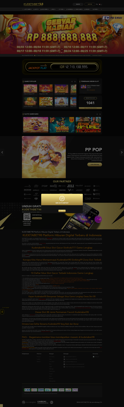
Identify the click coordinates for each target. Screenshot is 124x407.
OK (62, 210)
